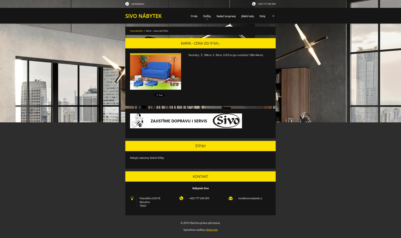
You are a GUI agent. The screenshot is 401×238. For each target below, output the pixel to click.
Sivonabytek (136, 30)
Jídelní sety (247, 16)
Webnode (212, 230)
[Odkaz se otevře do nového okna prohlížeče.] (155, 71)
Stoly (262, 16)
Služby (207, 16)
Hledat (127, 4)
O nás (194, 16)
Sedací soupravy (226, 16)
